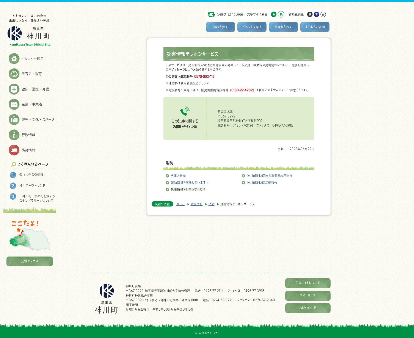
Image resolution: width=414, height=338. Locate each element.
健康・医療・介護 (35, 89)
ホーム (180, 204)
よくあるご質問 (315, 26)
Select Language (230, 14)
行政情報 (28, 134)
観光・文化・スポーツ (38, 119)
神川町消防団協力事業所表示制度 (269, 175)
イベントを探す (252, 26)
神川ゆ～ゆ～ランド (32, 185)
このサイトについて (308, 282)
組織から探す (283, 26)
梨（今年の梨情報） (32, 174)
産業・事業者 (32, 104)
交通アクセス (29, 261)
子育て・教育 (32, 73)
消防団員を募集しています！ (190, 182)
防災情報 (28, 150)
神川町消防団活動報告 (262, 182)
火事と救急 (178, 175)
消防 (169, 163)
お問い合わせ (308, 307)
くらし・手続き (32, 58)
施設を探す (220, 26)
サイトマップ (308, 295)
